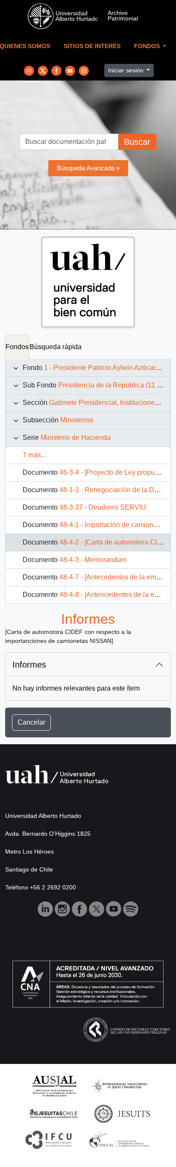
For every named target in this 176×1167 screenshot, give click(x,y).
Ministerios (76, 420)
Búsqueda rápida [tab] (55, 346)
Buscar (137, 141)
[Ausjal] (54, 1085)
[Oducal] (120, 1139)
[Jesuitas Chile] (54, 1113)
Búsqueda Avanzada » (88, 168)
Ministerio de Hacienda (76, 437)
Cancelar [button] (31, 722)
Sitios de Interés (92, 46)
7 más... (34, 455)
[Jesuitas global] (122, 1113)
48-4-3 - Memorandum (92, 559)
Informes (29, 664)
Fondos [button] (147, 46)
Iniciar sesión (126, 70)
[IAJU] (119, 1085)
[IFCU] (48, 1139)
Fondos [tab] (17, 346)
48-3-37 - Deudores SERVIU (102, 507)
